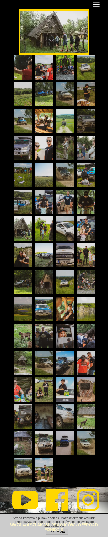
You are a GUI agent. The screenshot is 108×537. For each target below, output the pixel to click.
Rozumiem (56, 532)
